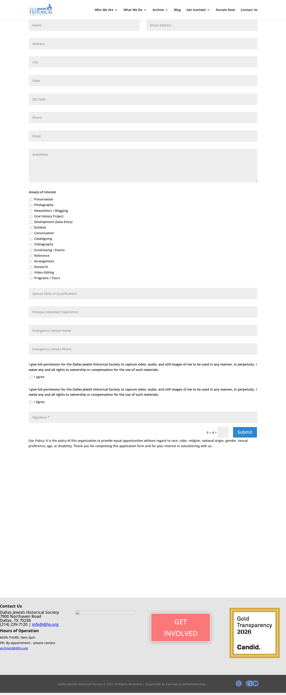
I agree (39, 377)
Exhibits (40, 227)
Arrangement (44, 261)
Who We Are (104, 10)
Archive (158, 10)
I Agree (39, 402)
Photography (43, 205)
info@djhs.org (45, 624)
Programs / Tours (47, 278)
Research (41, 267)
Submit (245, 432)
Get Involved (196, 10)
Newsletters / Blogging (51, 210)
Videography (43, 244)
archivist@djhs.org (14, 648)
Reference (41, 255)
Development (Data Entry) (53, 222)
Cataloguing (43, 238)
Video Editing (44, 272)
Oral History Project (48, 216)
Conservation (44, 233)
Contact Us (249, 10)
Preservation (43, 199)
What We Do (133, 10)
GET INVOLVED (181, 627)
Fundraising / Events (49, 250)
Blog (177, 10)
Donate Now (225, 10)
